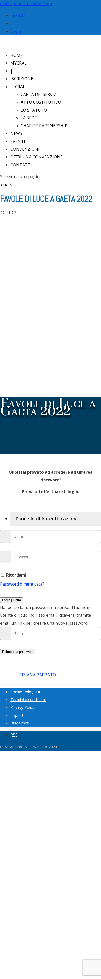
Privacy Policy (22, 707)
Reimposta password (17, 652)
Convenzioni (24, 149)
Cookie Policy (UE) (26, 691)
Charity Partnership (44, 126)
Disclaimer (19, 722)
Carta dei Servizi (39, 94)
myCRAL (18, 15)
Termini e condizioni (28, 699)
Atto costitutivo (41, 102)
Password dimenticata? (22, 584)
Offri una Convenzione (36, 157)
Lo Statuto (34, 110)
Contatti (21, 165)
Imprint (16, 715)
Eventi (17, 141)
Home (16, 55)
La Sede (29, 118)
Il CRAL (17, 86)
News (16, 133)
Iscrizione (21, 79)
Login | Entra (11, 600)
